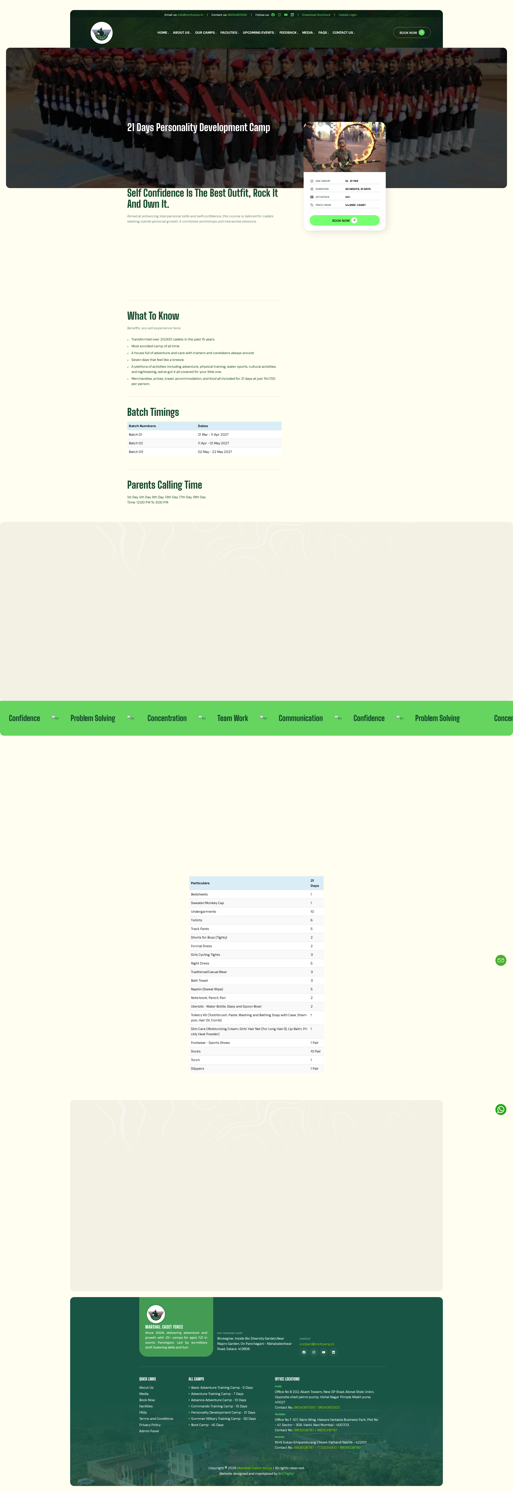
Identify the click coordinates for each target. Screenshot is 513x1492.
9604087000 (237, 15)
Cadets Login (348, 15)
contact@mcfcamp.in (317, 1344)
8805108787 (304, 1430)
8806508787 (350, 1447)
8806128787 (304, 1447)
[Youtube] (286, 14)
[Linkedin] (292, 14)
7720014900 (327, 1447)
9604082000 (329, 1407)
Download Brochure (316, 15)
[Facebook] (273, 14)
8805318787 (327, 1430)
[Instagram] (279, 14)
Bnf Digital (286, 1473)
